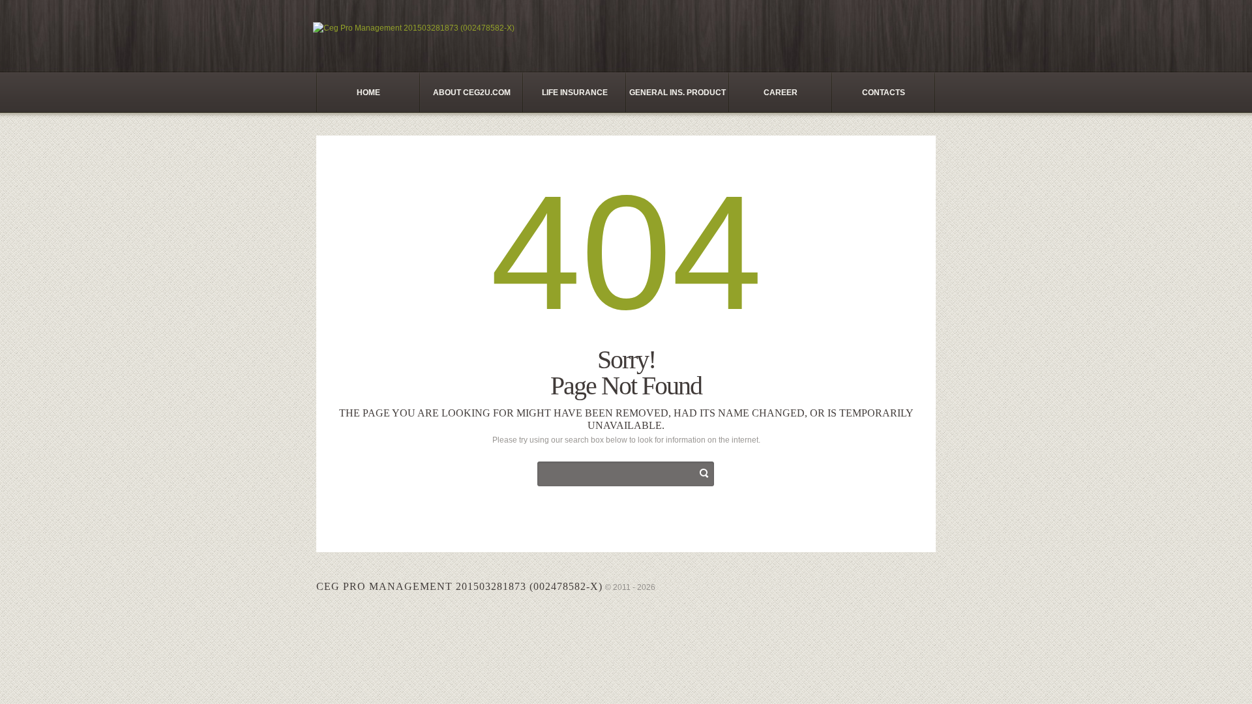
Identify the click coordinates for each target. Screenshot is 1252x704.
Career (780, 92)
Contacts (883, 92)
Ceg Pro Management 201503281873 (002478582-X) (459, 586)
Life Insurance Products (575, 100)
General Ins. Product (677, 92)
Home (368, 92)
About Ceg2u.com (472, 92)
